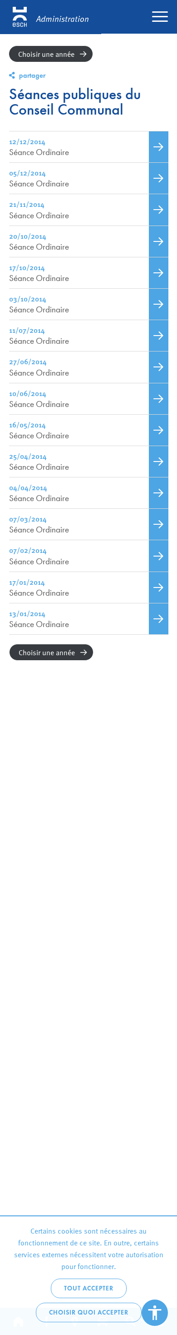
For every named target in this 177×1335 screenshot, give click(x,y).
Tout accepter (88, 1288)
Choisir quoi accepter (88, 1312)
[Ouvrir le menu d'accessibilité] (155, 1313)
